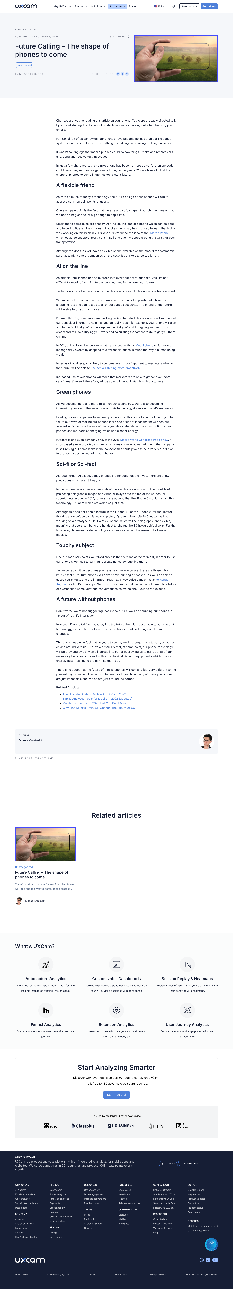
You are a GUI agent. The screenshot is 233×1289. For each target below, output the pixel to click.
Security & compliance (26, 1203)
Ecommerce (125, 1189)
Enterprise (124, 1223)
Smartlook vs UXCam (164, 1203)
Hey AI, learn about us (26, 1237)
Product (88, 1214)
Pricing (133, 6)
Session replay (57, 1207)
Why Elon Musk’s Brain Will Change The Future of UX (99, 707)
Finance (123, 1198)
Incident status (195, 1207)
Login (172, 6)
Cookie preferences (157, 1274)
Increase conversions (95, 1198)
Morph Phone (159, 233)
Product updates (196, 1198)
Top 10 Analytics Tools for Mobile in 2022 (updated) (97, 698)
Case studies (160, 1219)
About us (19, 1219)
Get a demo (209, 6)
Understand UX (92, 1189)
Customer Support (93, 1223)
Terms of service (121, 1274)
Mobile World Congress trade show (144, 439)
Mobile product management (203, 1226)
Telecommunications (129, 1203)
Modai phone (144, 345)
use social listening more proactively (115, 368)
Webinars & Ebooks (163, 1228)
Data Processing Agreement (59, 1274)
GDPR (93, 1274)
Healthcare (124, 1194)
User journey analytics (61, 1216)
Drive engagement (93, 1194)
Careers (19, 1232)
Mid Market (125, 1219)
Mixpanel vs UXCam (163, 1198)
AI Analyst (20, 1189)
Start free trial (189, 6)
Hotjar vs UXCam (162, 1189)
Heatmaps (55, 1212)
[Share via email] (127, 74)
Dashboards (56, 1189)
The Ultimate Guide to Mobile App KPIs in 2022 (94, 694)
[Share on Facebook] (122, 74)
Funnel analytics (58, 1194)
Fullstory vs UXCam (163, 1207)
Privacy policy (21, 1274)
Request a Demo (191, 1163)
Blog (155, 1232)
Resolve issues (91, 1203)
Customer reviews (24, 1223)
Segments (55, 1203)
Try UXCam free (167, 1163)
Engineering (90, 1219)
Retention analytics (59, 1198)
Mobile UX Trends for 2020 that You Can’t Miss (94, 703)
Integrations (21, 1207)
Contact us (193, 1203)
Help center (194, 1194)
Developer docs (196, 1189)
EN (160, 6)
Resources (115, 6)
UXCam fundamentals (199, 1230)
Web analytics (22, 1198)
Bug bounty (194, 1212)
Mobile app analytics (26, 1194)
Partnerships (21, 1228)
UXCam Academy (162, 1223)
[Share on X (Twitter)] (118, 74)
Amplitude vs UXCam (164, 1194)
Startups (123, 1214)
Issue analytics (57, 1221)
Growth (88, 1228)
